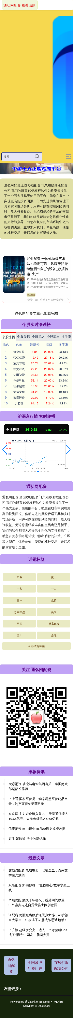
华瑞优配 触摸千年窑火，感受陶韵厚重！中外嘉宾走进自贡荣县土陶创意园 (38, 902)
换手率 (66, 336)
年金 (19, 577)
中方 (19, 589)
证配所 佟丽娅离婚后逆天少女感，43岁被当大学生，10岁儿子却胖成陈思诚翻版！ (38, 917)
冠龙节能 (19, 363)
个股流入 (38, 336)
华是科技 (19, 380)
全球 (54, 635)
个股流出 (53, 336)
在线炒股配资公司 (61, 965)
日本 (19, 600)
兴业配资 (31, 294)
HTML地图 (56, 1001)
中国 (54, 589)
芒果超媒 (19, 386)
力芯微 (19, 403)
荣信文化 (19, 392)
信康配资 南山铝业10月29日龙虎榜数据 (37, 828)
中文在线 (19, 369)
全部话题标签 (36, 646)
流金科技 (19, 352)
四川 (19, 635)
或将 (54, 600)
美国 (54, 612)
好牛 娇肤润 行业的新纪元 (27, 838)
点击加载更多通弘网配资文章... (36, 313)
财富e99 (53, 624)
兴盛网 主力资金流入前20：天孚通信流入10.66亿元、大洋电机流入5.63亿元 (38, 816)
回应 (19, 624)
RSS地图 (44, 1001)
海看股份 (19, 397)
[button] (5, 449)
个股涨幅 (8, 336)
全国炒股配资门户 (35, 965)
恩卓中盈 (19, 612)
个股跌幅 (23, 336)
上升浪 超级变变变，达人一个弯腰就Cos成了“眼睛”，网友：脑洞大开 (38, 932)
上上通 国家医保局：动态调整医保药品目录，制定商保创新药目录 (38, 801)
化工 (54, 577)
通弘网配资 (11, 965)
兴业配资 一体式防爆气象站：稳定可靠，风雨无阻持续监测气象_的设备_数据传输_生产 (47, 266)
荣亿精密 (19, 357)
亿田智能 (19, 375)
